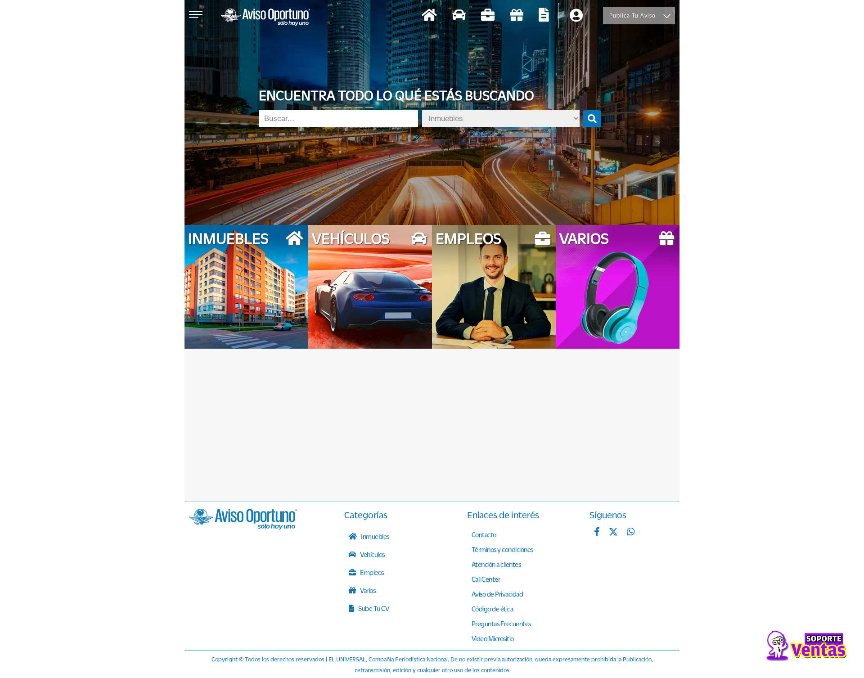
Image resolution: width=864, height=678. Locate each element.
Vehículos (372, 554)
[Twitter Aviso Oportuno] (613, 532)
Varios (367, 590)
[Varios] (516, 16)
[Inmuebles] (429, 16)
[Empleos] (488, 16)
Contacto (484, 534)
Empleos (371, 572)
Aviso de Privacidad (497, 593)
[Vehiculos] (459, 16)
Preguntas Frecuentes (501, 623)
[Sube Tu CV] (544, 16)
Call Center (486, 579)
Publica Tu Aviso (632, 15)
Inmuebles (374, 536)
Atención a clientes (496, 564)
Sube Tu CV (373, 608)
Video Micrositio (493, 638)
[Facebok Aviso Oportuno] (597, 532)
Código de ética (492, 608)
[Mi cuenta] (576, 16)
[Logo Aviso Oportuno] (265, 18)
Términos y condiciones (502, 549)
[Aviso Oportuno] (243, 526)
